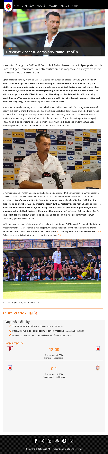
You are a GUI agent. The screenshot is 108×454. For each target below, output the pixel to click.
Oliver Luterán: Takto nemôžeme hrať (33, 335)
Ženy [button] (32, 5)
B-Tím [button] (24, 5)
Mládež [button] (41, 5)
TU (58, 231)
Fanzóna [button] (52, 5)
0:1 (54, 369)
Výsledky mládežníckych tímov (29, 326)
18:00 (54, 349)
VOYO (98, 231)
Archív (75, 5)
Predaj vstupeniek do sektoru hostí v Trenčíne (38, 331)
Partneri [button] (64, 5)
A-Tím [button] (16, 5)
